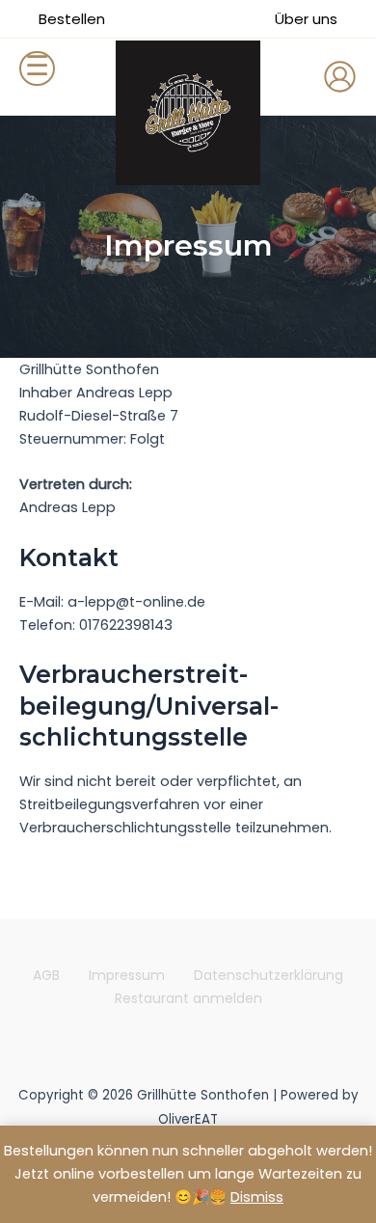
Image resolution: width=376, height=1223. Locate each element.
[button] (71, 19)
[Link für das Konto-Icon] (340, 77)
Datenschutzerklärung (268, 975)
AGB (46, 975)
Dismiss (256, 1197)
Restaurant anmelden (188, 998)
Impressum (127, 975)
